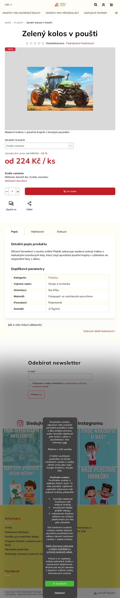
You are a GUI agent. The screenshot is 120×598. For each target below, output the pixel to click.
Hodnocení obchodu (17, 532)
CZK (7, 4)
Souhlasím (61, 583)
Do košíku (72, 191)
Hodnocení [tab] (37, 231)
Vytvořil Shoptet (106, 592)
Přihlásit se (36, 394)
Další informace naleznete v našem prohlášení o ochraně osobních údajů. (59, 549)
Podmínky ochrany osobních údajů (25, 553)
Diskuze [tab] (62, 231)
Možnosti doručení (16, 180)
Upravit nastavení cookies (32, 594)
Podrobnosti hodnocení (80, 43)
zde (65, 442)
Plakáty (53, 277)
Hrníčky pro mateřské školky (22, 536)
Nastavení (60, 592)
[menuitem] (21, 13)
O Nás (8, 527)
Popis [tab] (14, 231)
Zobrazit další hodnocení (98, 331)
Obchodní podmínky (17, 549)
